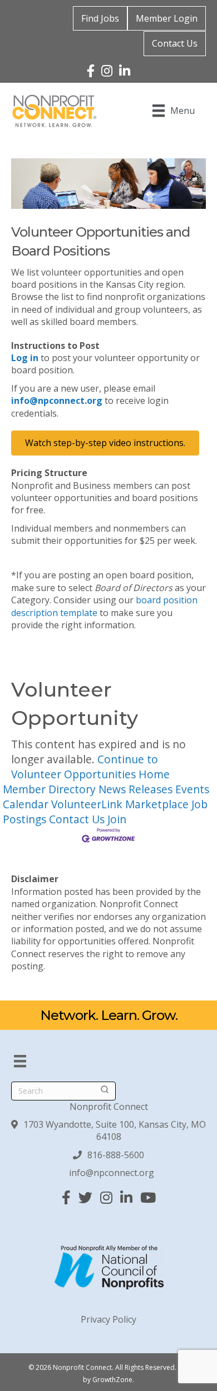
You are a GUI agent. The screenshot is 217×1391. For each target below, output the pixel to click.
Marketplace (157, 804)
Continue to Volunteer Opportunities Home (90, 767)
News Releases (135, 789)
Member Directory (49, 789)
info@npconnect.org (56, 400)
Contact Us (175, 43)
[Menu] (20, 1061)
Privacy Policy (108, 1319)
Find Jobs (100, 18)
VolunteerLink (86, 804)
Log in (24, 358)
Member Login (167, 18)
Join (116, 819)
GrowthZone (112, 1379)
